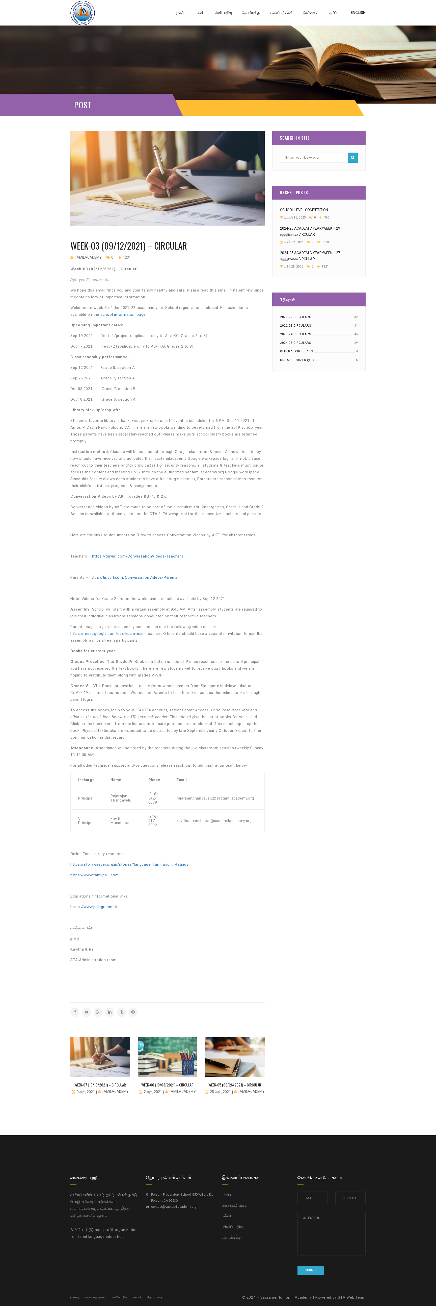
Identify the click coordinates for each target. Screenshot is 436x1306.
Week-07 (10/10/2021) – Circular (100, 1084)
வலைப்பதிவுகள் (235, 1205)
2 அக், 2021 (153, 1092)
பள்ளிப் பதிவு (232, 1226)
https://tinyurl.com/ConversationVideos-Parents (134, 577)
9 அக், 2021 (86, 1092)
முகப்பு (227, 1195)
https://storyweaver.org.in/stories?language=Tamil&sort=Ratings (129, 864)
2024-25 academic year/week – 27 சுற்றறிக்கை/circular (310, 256)
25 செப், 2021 (220, 1092)
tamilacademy (88, 257)
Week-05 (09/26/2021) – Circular (234, 1084)
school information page (123, 314)
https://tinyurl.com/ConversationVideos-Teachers (137, 556)
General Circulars (296, 351)
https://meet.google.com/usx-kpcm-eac (107, 633)
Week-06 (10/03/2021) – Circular (167, 1084)
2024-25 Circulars (295, 343)
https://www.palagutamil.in (94, 907)
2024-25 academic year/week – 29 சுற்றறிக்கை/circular (310, 231)
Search (353, 158)
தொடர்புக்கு (232, 1237)
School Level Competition (304, 210)
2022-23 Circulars (295, 325)
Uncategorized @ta (297, 360)
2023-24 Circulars (295, 334)
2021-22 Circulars (295, 317)
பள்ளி (226, 1216)
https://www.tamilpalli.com (94, 875)
